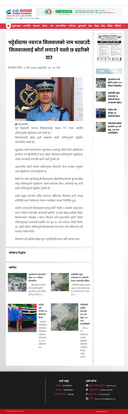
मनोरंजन (72, 26)
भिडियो (118, 26)
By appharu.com (101, 411)
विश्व (103, 26)
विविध (109, 26)
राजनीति (26, 26)
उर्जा (51, 26)
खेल (90, 26)
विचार (44, 26)
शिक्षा (96, 26)
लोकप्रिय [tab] (114, 71)
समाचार (36, 26)
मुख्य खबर (16, 26)
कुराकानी (82, 26)
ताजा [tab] (102, 71)
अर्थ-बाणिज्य (61, 26)
